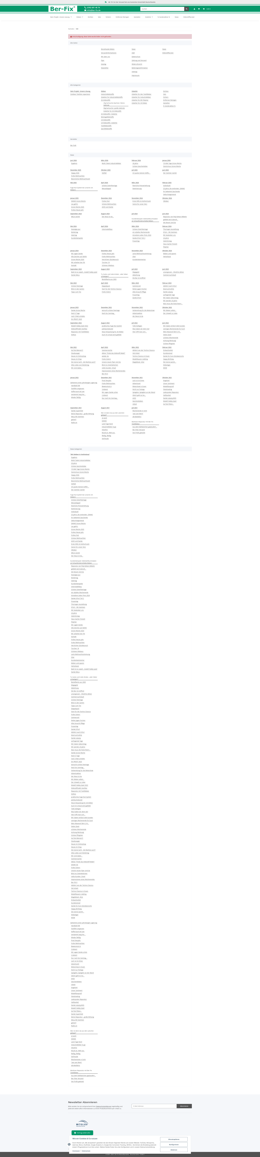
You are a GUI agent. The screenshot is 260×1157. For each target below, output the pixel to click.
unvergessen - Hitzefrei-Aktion (173, 272)
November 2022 (137, 307)
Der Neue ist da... (108, 217)
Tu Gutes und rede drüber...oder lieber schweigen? (114, 275)
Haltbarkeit (167, 395)
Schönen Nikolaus (108, 265)
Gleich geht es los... (139, 395)
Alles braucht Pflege (139, 292)
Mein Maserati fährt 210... (172, 332)
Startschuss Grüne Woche (172, 166)
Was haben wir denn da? (141, 329)
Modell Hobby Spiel (169, 401)
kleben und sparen (169, 254)
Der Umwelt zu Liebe (170, 313)
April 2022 (104, 347)
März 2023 (135, 283)
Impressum (76, 1151)
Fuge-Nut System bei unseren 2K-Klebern (81, 189)
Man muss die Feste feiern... (173, 304)
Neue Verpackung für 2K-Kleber (113, 332)
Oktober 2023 (167, 251)
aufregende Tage (169, 295)
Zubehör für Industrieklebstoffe (112, 97)
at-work (104, 418)
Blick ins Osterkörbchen (110, 365)
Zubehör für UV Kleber (139, 103)
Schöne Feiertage (77, 286)
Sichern (165, 97)
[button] (194, 8)
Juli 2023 (135, 269)
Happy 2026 (75, 173)
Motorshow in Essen (139, 386)
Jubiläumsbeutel (107, 329)
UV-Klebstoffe (105, 120)
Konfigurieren (174, 1144)
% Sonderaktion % (169, 106)
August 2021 (105, 408)
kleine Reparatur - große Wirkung (82, 414)
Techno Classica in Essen (141, 356)
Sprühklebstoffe (106, 129)
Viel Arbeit (136, 353)
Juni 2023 (165, 269)
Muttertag (74, 232)
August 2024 (105, 214)
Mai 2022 (73, 347)
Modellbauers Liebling (140, 359)
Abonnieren (184, 1106)
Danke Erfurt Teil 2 (139, 238)
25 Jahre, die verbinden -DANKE (174, 188)
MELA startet (75, 217)
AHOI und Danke (107, 207)
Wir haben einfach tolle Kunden (174, 326)
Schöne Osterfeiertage (109, 186)
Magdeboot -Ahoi (138, 362)
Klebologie (166, 365)
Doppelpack (106, 286)
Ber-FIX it (105, 374)
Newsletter (104, 68)
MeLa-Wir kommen (77, 417)
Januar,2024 (74, 251)
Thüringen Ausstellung (171, 229)
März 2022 (135, 347)
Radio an (74, 422)
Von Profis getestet (139, 433)
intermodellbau (107, 229)
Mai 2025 (73, 183)
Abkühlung (136, 275)
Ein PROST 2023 (76, 319)
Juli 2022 (135, 323)
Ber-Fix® (73, 145)
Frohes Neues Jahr (77, 210)
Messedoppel (106, 188)
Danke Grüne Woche (78, 310)
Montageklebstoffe (107, 117)
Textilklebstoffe (106, 126)
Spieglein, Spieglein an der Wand (144, 392)
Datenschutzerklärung (103, 1106)
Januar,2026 (166, 160)
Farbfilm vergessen (77, 388)
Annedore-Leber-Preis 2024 (142, 235)
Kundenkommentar (139, 259)
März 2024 (135, 226)
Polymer (166, 247)
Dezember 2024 (106, 198)
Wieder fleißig (76, 397)
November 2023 (137, 251)
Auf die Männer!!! (77, 350)
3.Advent (105, 389)
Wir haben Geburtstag (170, 298)
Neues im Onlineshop (78, 356)
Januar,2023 (74, 307)
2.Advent (105, 395)
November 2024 (137, 198)
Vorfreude (105, 439)
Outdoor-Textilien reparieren (80, 94)
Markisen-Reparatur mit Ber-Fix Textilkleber (142, 423)
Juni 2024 (165, 214)
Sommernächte (107, 350)
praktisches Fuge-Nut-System (112, 326)
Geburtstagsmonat (169, 194)
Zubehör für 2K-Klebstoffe (112, 111)
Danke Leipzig (168, 292)
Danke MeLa (75, 275)
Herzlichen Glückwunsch (110, 259)
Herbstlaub (167, 256)
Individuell (166, 186)
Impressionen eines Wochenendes (113, 371)
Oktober (166, 201)
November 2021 (137, 377)
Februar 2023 (166, 283)
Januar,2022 (74, 377)
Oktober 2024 (167, 198)
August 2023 (105, 269)
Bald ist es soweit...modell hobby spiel (84, 272)
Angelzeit (166, 380)
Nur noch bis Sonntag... (110, 398)
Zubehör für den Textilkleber (141, 94)
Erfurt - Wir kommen (170, 232)
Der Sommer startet (170, 173)
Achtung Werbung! (169, 341)
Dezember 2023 (106, 251)
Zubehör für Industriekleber (141, 97)
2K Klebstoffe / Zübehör (109, 114)
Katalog (103, 64)
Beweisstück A (107, 386)
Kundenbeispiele (77, 238)
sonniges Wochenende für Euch (174, 329)
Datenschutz (86, 1151)
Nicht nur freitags (139, 389)
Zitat (134, 256)
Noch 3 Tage (75, 313)
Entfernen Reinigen (169, 100)
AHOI (134, 398)
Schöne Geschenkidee (140, 166)
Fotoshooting (167, 389)
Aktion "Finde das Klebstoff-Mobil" (113, 353)
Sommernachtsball (169, 275)
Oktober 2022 (167, 307)
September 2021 (76, 408)
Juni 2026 (73, 160)
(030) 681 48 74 (93, 7)
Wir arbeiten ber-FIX (78, 262)
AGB (133, 53)
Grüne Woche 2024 (77, 259)
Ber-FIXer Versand (139, 430)
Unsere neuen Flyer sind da (111, 362)
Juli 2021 (135, 408)
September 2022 (76, 323)
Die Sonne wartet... (169, 362)
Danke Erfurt (137, 298)
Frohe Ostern (106, 292)
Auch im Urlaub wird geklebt (111, 335)
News (177, 17)
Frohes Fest (106, 201)
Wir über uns (105, 57)
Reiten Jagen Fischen (140, 289)
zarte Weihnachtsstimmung (142, 254)
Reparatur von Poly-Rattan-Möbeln (175, 217)
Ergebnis (74, 163)
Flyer (102, 60)
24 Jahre (166, 238)
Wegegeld (136, 272)
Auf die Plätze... (168, 404)
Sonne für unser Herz (140, 204)
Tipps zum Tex (76, 292)
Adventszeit (136, 383)
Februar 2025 (166, 183)
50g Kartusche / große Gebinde (114, 108)
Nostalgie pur (75, 229)
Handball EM (75, 386)
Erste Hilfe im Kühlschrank (142, 201)
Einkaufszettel (168, 350)
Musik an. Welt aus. (108, 433)
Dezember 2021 (106, 377)
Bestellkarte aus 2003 (109, 279)
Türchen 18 (106, 262)
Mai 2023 (73, 283)
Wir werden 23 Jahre (170, 301)
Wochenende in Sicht (140, 411)
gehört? (73, 420)
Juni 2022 (165, 323)
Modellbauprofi (168, 386)
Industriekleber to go (109, 427)
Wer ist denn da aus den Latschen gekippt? (112, 414)
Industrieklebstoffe (107, 94)
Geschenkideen (138, 401)
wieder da (105, 356)
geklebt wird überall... (170, 220)
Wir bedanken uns (169, 235)
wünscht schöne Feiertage (111, 310)
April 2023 (104, 283)
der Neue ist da (138, 316)
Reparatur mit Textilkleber (80, 332)
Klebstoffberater (189, 17)
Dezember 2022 (106, 307)
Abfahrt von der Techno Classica (144, 350)
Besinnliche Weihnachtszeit (80, 179)
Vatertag (74, 235)
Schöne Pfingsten (169, 343)
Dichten (165, 91)
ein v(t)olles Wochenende (141, 232)
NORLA (73, 335)
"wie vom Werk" (138, 414)
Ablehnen (174, 1150)
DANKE (104, 421)
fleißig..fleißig (106, 436)
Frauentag (136, 241)
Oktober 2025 (105, 170)
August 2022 (105, 323)
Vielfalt (104, 173)
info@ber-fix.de (93, 10)
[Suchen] (186, 9)
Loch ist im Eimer (138, 380)
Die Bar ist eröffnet (139, 278)
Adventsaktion (137, 313)
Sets (164, 94)
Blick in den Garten (77, 289)
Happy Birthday (168, 359)
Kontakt (73, 265)
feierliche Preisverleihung (141, 186)
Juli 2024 (135, 214)
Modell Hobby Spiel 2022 (79, 326)
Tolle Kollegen (137, 326)
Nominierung (137, 188)
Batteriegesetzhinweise (140, 68)
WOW (165, 368)
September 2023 (76, 269)
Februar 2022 (166, 347)
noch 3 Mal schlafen (78, 316)
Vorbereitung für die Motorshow (143, 310)
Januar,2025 (74, 198)
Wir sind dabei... (76, 368)
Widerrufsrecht (137, 64)
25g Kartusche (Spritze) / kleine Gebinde (114, 104)
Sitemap (134, 72)
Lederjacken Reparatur (171, 392)
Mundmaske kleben (107, 49)
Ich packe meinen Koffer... (141, 173)
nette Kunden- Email (109, 368)
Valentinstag (167, 241)
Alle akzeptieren (173, 1139)
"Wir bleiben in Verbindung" (80, 454)
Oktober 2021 (167, 377)
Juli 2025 (135, 170)
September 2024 (76, 214)
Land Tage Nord (107, 424)
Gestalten (166, 103)
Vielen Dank (167, 335)
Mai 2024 (73, 226)
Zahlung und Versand (139, 60)
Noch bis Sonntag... (108, 313)
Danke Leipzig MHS (169, 398)
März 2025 (135, 183)
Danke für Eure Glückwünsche (173, 356)
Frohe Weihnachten (77, 176)
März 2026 (104, 160)
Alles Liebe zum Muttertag (80, 365)
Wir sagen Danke (77, 254)
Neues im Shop (76, 359)
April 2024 (104, 226)
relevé (135, 404)
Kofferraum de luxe (77, 391)
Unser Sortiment (168, 383)
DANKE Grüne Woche (78, 201)
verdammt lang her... (78, 394)
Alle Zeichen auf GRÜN (79, 256)
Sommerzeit (137, 286)
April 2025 (104, 183)
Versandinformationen (108, 53)
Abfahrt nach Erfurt (170, 286)
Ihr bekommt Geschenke (171, 191)
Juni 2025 (165, 170)
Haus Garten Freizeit (170, 244)
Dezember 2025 (75, 170)
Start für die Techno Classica (111, 289)
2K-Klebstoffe (105, 100)
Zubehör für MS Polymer (140, 100)
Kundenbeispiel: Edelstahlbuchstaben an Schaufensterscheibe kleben (145, 220)
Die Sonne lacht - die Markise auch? (83, 362)
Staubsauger (75, 353)
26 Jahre (135, 163)
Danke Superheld (77, 411)
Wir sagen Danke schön (110, 392)
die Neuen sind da (169, 222)
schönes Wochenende (170, 338)
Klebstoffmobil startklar (79, 329)
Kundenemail (167, 353)
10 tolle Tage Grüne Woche (172, 163)
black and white (168, 289)
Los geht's (74, 204)
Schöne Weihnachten (109, 204)
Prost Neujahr (106, 380)
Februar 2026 (136, 160)
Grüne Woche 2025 (77, 207)
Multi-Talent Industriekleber (111, 163)
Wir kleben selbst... (169, 310)
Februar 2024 (166, 226)
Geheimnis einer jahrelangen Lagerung (83, 383)
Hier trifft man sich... (140, 332)
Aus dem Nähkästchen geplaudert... (145, 427)
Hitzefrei (105, 430)
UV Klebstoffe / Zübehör (109, 123)
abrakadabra (137, 417)
